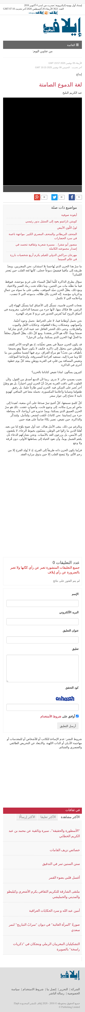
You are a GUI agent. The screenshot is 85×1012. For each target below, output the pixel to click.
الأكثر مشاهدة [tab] (70, 817)
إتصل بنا (51, 989)
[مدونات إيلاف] (38, 12)
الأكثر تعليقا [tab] (48, 817)
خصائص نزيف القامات (65, 850)
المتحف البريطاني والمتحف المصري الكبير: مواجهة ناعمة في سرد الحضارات (43, 236)
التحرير (63, 989)
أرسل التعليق (68, 726)
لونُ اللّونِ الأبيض (67, 227)
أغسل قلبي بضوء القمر (64, 877)
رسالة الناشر (56, 993)
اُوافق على (58, 716)
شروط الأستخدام (50, 716)
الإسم (75, 594)
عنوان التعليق (71, 630)
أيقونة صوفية (69, 215)
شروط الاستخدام (33, 989)
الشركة (75, 989)
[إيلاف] (53, 12)
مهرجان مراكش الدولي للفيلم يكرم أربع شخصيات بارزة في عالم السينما (43, 257)
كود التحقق (72, 687)
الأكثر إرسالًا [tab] (27, 817)
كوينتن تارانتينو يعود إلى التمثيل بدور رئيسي (51, 221)
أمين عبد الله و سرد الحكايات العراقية (54, 910)
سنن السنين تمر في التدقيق (61, 864)
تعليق (75, 649)
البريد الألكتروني (69, 612)
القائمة (71, 45)
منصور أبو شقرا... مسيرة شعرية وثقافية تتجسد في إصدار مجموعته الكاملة (46, 246)
